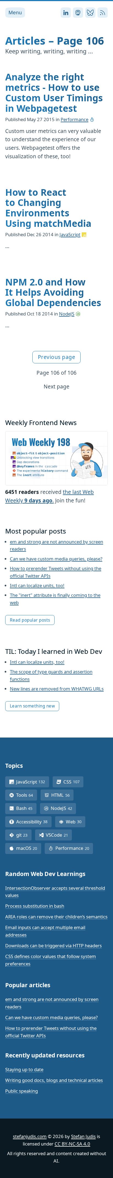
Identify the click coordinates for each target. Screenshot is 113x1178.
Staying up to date (24, 1069)
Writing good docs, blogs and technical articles (54, 1080)
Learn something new (32, 706)
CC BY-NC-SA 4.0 (72, 1144)
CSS (73, 782)
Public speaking (21, 1091)
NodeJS (66, 314)
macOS (28, 848)
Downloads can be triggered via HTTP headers (53, 945)
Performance (74, 119)
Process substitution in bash (34, 906)
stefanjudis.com (30, 1136)
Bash (26, 808)
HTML (62, 795)
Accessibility (34, 821)
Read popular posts (30, 620)
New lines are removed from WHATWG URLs (57, 688)
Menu (15, 12)
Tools (26, 795)
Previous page (56, 357)
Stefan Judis (83, 1136)
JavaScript (70, 234)
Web (75, 821)
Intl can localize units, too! (37, 585)
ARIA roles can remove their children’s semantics (56, 916)
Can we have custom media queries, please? (56, 559)
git (24, 835)
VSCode (59, 835)
